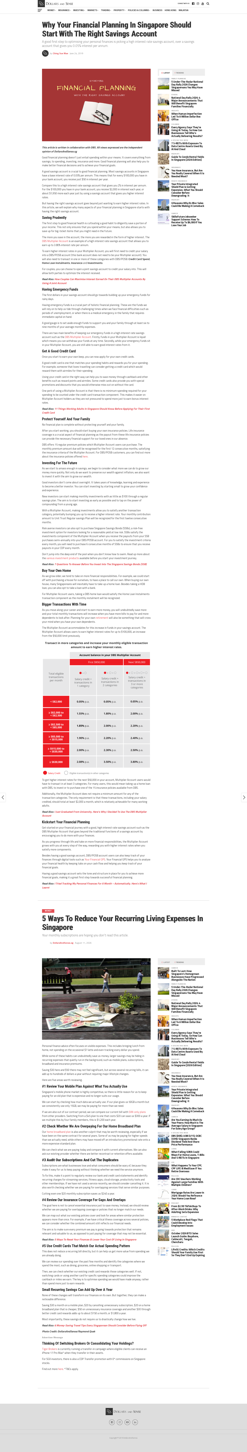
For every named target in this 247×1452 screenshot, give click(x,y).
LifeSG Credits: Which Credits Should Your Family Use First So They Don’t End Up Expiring (188, 1252)
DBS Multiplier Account (55, 241)
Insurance (63, 10)
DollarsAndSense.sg (63, 943)
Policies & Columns (138, 10)
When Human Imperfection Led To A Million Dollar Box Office (186, 116)
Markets (92, 10)
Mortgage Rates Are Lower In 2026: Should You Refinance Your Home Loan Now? (187, 1195)
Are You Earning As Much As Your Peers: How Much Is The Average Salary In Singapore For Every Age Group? (187, 1124)
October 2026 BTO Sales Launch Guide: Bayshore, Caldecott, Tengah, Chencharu (185, 1237)
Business (157, 10)
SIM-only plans (137, 1112)
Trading (105, 10)
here (85, 456)
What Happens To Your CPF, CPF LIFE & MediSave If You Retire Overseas (186, 1168)
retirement (102, 618)
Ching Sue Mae (60, 53)
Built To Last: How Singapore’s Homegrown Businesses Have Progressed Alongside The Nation (187, 975)
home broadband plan (59, 1132)
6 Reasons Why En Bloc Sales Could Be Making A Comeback (187, 204)
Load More (123, 1397)
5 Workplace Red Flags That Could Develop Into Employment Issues (187, 1222)
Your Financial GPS (95, 859)
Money (50, 10)
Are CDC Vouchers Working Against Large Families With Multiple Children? (187, 1182)
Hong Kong (170, 10)
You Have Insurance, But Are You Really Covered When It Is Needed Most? (187, 173)
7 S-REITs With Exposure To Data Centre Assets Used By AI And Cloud (187, 146)
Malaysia (183, 10)
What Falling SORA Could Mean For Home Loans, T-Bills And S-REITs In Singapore (187, 1155)
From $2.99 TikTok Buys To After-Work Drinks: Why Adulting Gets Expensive (186, 1209)
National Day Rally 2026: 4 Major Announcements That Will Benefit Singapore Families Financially (187, 102)
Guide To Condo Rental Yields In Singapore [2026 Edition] (187, 158)
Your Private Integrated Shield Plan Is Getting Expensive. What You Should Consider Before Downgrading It (187, 190)
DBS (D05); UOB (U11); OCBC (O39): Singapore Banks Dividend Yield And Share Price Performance (186, 1140)
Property (119, 10)
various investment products (62, 558)
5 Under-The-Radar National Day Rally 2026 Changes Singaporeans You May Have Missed (187, 86)
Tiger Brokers (49, 1349)
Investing (78, 10)
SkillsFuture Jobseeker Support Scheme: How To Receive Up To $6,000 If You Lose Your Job (186, 221)
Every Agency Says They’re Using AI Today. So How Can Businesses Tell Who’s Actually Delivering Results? (187, 131)
